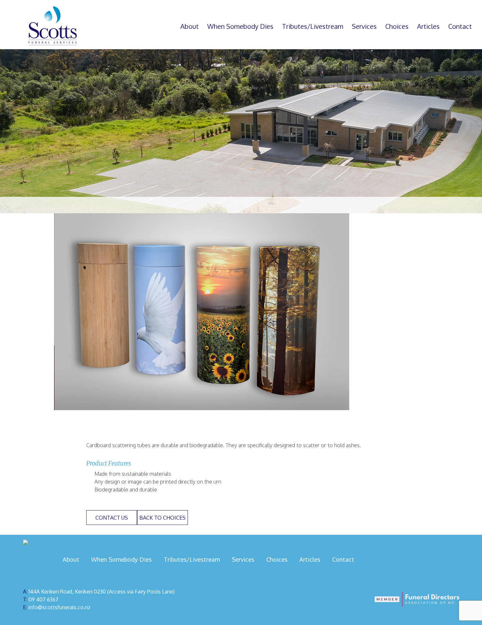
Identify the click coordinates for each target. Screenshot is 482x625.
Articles (428, 26)
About (189, 26)
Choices (397, 26)
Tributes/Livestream (312, 26)
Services (364, 26)
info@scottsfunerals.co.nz (59, 607)
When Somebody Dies (240, 26)
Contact (460, 26)
